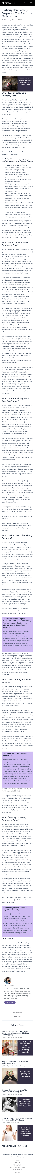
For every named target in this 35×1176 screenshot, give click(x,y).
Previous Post (18, 1012)
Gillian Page (9, 985)
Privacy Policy (17, 1165)
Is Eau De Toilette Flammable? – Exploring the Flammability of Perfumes (17, 1119)
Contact (17, 1172)
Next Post (17, 1016)
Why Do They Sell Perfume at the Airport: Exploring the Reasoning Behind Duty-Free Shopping (17, 1033)
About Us (17, 1163)
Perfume (13, 1065)
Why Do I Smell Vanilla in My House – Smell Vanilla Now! (15, 1062)
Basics (12, 1122)
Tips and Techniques (21, 1065)
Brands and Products (16, 1037)
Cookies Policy (17, 1170)
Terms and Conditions (17, 1167)
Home (17, 1160)
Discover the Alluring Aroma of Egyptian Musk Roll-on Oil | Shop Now (17, 1091)
